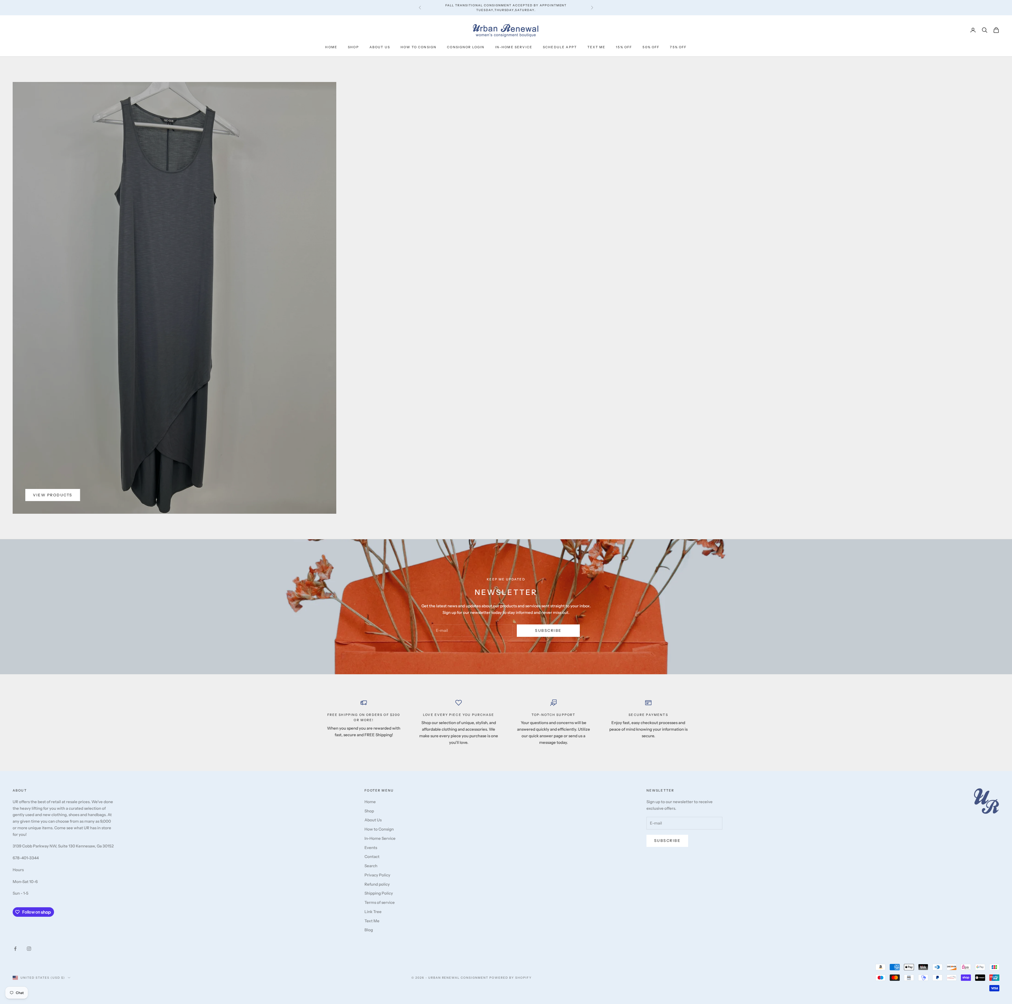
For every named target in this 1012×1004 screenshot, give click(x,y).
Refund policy (377, 884)
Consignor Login (465, 47)
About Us (379, 47)
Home (331, 47)
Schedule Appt (560, 47)
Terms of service (379, 902)
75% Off (678, 47)
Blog (368, 929)
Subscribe (548, 630)
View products (52, 495)
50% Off (651, 47)
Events (370, 847)
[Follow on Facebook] (15, 948)
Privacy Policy (377, 874)
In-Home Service (513, 47)
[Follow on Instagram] (29, 948)
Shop (353, 47)
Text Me (596, 47)
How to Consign (418, 47)
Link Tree (373, 911)
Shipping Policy (378, 893)
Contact (372, 856)
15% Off (624, 47)
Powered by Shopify (510, 977)
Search (370, 865)
